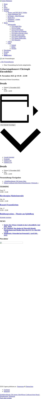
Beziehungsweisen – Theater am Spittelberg (17, 214)
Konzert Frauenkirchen (9, 205)
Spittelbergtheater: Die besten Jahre (15, 181)
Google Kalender (9, 157)
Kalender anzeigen (5, 217)
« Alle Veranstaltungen (7, 62)
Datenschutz (29, 386)
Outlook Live (8, 162)
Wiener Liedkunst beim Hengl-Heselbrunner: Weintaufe (21, 183)
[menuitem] (22, 4)
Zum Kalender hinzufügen (8, 125)
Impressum (20, 386)
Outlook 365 (7, 161)
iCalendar (7, 159)
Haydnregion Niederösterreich (12, 196)
